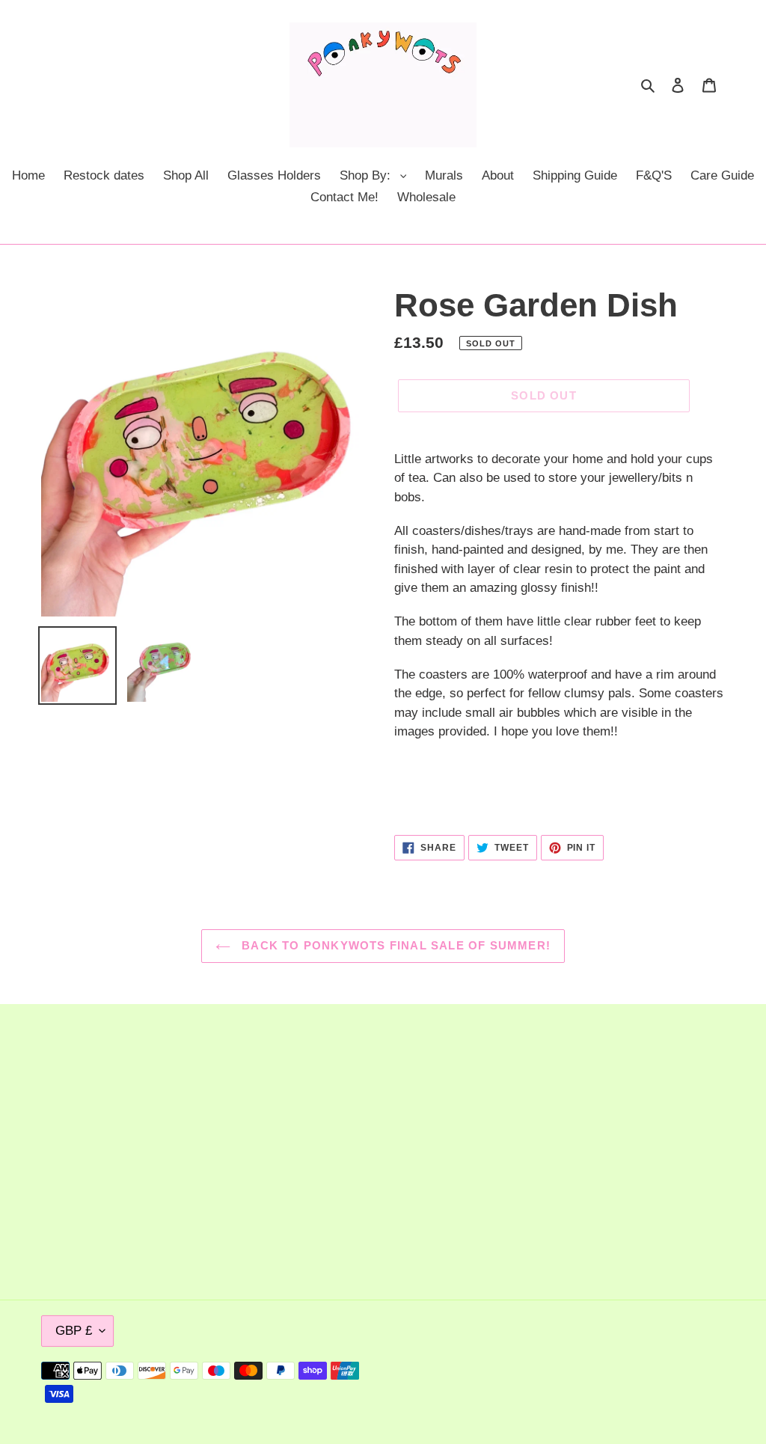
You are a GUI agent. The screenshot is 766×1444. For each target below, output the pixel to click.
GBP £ (73, 1331)
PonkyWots (600, 1371)
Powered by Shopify (678, 1371)
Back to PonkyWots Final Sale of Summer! (394, 945)
